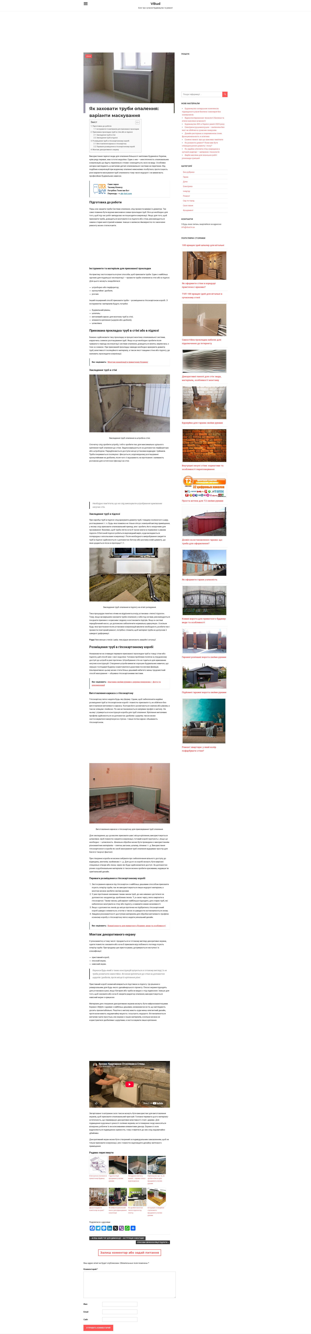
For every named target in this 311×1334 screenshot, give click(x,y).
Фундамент (188, 210)
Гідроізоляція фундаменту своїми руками (116, 1178)
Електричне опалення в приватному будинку (98, 1177)
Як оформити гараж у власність (199, 579)
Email (85, 1312)
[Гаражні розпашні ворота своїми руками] (205, 654)
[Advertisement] (155, 29)
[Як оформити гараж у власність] (205, 576)
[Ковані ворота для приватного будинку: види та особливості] (205, 615)
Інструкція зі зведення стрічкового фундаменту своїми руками (156, 1211)
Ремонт (186, 196)
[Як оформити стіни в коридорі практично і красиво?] (205, 280)
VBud (155, 4)
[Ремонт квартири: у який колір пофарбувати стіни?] (205, 744)
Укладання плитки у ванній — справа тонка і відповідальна (137, 1178)
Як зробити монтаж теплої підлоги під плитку (135, 1210)
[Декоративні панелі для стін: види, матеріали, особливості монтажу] (205, 373)
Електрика (187, 186)
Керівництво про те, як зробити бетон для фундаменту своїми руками (156, 1179)
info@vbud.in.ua (188, 227)
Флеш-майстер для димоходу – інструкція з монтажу (118, 1238)
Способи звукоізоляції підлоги (152, 1242)
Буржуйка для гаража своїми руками (202, 423)
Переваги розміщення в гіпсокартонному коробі (116, 147)
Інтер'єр (186, 191)
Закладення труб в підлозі (107, 138)
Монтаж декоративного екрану (105, 150)
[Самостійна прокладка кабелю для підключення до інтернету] (205, 336)
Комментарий (90, 1269)
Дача (88, 56)
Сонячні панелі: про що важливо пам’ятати (204, 139)
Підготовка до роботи (101, 126)
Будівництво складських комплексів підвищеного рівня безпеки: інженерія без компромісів (201, 111)
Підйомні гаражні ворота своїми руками (204, 692)
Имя (85, 1304)
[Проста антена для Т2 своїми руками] (205, 497)
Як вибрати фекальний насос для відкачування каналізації (118, 1210)
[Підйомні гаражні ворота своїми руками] (205, 689)
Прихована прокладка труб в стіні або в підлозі (112, 132)
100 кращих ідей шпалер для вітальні (203, 245)
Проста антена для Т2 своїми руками (202, 501)
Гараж (185, 177)
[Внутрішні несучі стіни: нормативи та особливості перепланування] (205, 462)
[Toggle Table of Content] (136, 122)
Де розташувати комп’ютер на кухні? (96, 1209)
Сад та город (188, 201)
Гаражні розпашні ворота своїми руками (204, 657)
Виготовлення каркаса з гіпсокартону (111, 144)
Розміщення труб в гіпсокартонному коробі (110, 141)
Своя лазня (188, 205)
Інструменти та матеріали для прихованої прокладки (118, 129)
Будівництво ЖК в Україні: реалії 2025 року (205, 124)
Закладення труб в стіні (106, 135)
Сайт (85, 1319)
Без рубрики (188, 172)
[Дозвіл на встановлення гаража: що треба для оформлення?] (205, 536)
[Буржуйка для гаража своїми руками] (205, 420)
